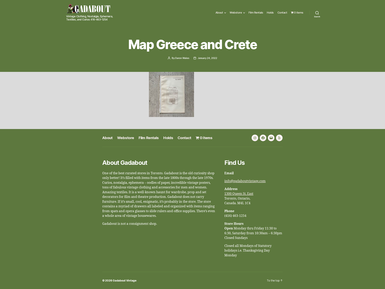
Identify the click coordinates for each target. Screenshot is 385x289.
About (219, 12)
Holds (270, 12)
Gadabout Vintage (124, 280)
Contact (282, 12)
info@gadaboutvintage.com (245, 181)
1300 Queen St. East (238, 194)
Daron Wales (182, 58)
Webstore (236, 12)
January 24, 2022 (207, 58)
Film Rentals (256, 12)
